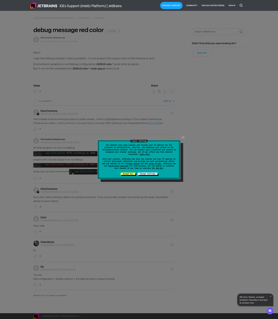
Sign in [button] (232, 5)
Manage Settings (147, 174)
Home (43, 5)
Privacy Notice (132, 163)
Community (191, 5)
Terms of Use (155, 163)
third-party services (118, 166)
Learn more (145, 154)
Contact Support (171, 5)
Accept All (128, 174)
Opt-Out (159, 168)
